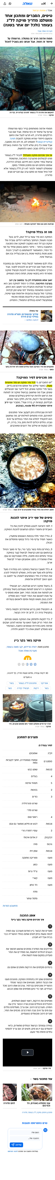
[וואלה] (27, 3)
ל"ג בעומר (32, 1112)
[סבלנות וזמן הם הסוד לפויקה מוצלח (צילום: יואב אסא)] (27, 204)
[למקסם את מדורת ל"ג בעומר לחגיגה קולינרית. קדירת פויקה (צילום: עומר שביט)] (27, 82)
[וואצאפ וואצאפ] (10, 3)
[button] (43, 3)
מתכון (49, 1112)
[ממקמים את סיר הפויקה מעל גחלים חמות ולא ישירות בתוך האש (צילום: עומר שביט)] (27, 351)
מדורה (24, 1112)
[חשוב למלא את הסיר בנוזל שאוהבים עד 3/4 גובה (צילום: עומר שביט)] (27, 473)
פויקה (39, 1112)
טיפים (44, 1112)
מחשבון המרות (10, 906)
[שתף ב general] (4, 3)
